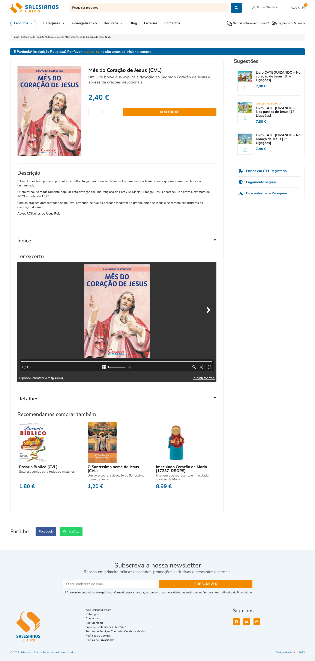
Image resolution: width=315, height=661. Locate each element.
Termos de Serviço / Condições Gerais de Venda (116, 631)
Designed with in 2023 (290, 652)
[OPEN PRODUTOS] (31, 23)
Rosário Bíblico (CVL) (38, 466)
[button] (116, 242)
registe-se (91, 51)
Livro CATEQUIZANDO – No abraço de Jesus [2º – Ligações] (278, 139)
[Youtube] (246, 621)
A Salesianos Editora (98, 610)
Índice (24, 240)
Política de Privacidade (100, 640)
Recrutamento (95, 623)
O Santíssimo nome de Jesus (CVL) (113, 468)
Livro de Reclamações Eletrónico (106, 627)
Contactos (92, 618)
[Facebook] (236, 621)
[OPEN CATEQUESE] (63, 23)
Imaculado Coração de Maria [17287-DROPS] (181, 468)
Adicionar (170, 112)
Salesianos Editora (268, 103)
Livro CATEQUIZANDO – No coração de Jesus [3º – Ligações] (278, 76)
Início (17, 37)
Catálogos (92, 614)
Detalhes (28, 398)
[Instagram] (257, 621)
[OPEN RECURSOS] (121, 23)
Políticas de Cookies (98, 636)
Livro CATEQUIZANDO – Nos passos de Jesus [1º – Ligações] (276, 112)
